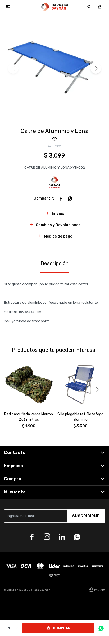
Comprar (61, 628)
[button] (89, 6)
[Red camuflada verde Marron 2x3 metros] (28, 383)
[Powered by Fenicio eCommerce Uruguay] (97, 590)
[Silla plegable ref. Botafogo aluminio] (80, 383)
